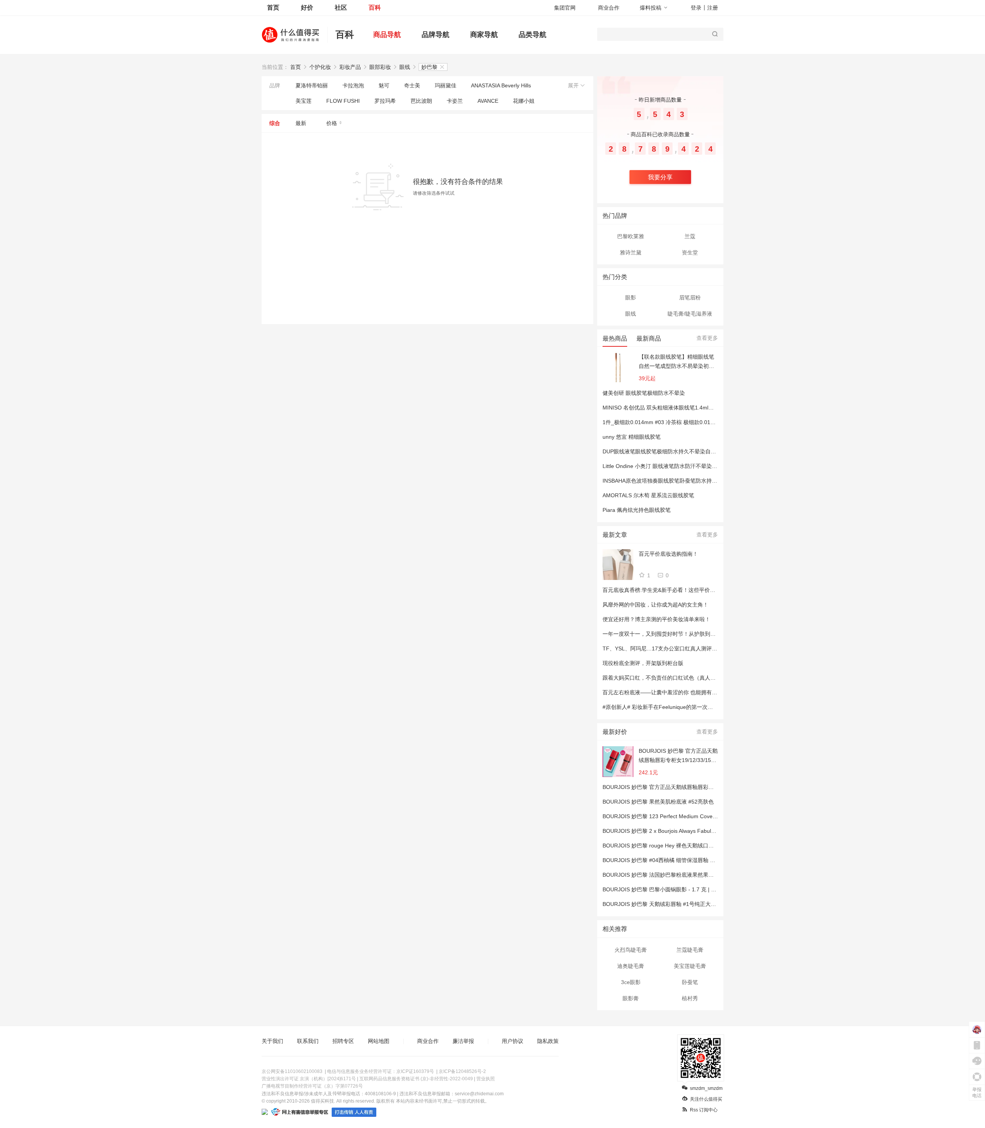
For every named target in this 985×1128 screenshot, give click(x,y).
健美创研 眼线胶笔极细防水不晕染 (644, 393)
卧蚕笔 (690, 982)
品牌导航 (435, 34)
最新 (301, 123)
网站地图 (378, 1041)
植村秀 (690, 998)
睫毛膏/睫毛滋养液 (690, 314)
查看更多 (707, 338)
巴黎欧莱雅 (630, 236)
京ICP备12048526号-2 (462, 1071)
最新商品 (648, 338)
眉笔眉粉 (690, 297)
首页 (273, 7)
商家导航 (484, 34)
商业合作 (608, 8)
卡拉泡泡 (353, 85)
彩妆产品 (350, 67)
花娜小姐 (523, 101)
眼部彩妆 (380, 67)
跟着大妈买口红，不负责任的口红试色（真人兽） (662, 678)
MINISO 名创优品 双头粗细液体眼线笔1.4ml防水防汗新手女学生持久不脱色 (693, 407)
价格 (331, 123)
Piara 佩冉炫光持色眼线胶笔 (637, 510)
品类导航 (532, 34)
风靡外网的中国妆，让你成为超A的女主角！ (655, 605)
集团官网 (565, 8)
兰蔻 (689, 236)
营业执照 (485, 1078)
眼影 (630, 297)
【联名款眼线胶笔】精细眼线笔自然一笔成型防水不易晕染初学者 (676, 362)
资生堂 (690, 252)
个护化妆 (320, 67)
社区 (341, 7)
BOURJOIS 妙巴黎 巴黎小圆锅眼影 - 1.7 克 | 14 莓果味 (669, 889)
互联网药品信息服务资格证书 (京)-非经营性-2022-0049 (416, 1078)
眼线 (404, 67)
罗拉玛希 (385, 101)
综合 (274, 123)
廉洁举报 (463, 1041)
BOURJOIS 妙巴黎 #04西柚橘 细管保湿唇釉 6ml (661, 860)
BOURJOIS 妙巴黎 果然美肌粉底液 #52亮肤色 (658, 802)
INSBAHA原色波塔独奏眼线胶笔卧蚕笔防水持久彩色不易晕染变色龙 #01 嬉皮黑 (698, 481)
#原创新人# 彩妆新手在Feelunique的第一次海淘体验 (666, 707)
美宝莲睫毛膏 (690, 966)
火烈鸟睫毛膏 (630, 950)
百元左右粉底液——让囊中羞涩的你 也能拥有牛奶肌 (665, 692)
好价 (307, 7)
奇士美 (412, 85)
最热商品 (615, 338)
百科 (375, 7)
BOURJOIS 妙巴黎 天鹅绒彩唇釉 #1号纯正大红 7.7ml (667, 904)
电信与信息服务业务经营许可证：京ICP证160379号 (380, 1071)
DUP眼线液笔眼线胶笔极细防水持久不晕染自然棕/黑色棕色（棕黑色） (687, 451)
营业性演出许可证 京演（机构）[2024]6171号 (309, 1078)
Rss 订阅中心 (704, 1110)
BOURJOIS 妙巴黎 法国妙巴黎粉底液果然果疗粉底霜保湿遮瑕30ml (683, 875)
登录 (696, 8)
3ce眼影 (631, 982)
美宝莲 (304, 101)
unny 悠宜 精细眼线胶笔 (632, 437)
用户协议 (512, 1041)
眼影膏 (631, 998)
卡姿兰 (455, 101)
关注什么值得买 (706, 1099)
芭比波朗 (421, 101)
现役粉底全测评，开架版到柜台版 (643, 663)
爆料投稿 (650, 8)
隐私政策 (548, 1041)
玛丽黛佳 (445, 85)
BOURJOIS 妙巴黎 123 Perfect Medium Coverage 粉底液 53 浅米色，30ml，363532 (705, 816)
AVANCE (487, 101)
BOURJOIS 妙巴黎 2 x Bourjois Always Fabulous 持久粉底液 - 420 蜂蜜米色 (694, 831)
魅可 (384, 85)
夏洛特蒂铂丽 (312, 85)
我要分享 (660, 177)
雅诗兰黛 (630, 252)
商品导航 (387, 34)
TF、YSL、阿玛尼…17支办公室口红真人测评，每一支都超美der (680, 648)
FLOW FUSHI (343, 101)
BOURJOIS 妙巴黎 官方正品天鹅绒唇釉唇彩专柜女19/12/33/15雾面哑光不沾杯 (678, 756)
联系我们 (308, 1041)
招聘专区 (343, 1041)
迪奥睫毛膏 (630, 966)
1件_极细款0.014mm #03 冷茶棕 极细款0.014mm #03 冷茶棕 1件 (682, 422)
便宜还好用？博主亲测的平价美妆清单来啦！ (656, 619)
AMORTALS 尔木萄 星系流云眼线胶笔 (648, 495)
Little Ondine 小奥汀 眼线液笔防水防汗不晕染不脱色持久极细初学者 (684, 466)
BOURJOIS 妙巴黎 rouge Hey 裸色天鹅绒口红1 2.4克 (667, 845)
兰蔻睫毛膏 (689, 950)
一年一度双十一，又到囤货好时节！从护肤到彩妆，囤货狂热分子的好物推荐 (694, 634)
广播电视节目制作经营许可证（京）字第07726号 (312, 1086)
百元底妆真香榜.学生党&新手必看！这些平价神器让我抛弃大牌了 (680, 590)
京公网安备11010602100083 (292, 1071)
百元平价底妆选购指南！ (668, 554)
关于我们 (272, 1041)
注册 (712, 8)
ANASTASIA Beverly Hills (501, 85)
